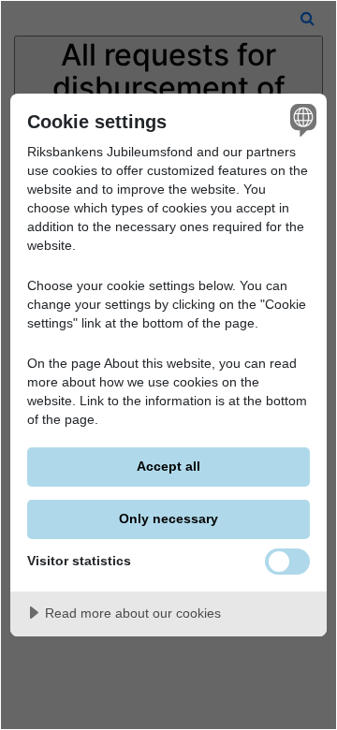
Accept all (168, 466)
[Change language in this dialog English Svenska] (300, 120)
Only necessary (168, 518)
